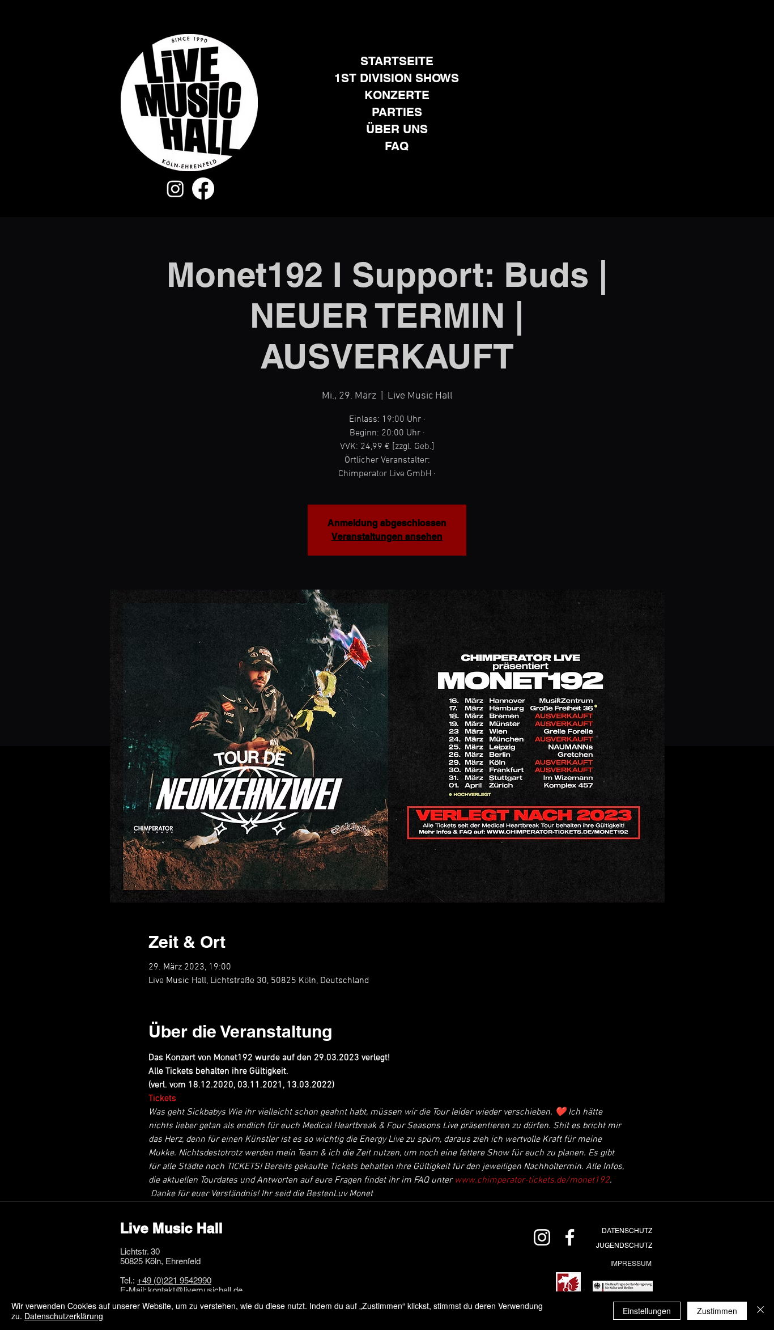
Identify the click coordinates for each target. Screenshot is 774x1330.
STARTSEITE (396, 61)
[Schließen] (760, 1311)
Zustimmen (717, 1310)
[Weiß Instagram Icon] (542, 1237)
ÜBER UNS (397, 129)
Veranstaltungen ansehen (387, 536)
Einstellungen (647, 1310)
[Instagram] (175, 188)
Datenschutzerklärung (63, 1315)
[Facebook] (203, 188)
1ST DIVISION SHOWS (396, 78)
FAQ (397, 146)
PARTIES (397, 112)
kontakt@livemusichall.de (195, 1290)
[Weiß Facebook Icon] (570, 1237)
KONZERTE (396, 95)
